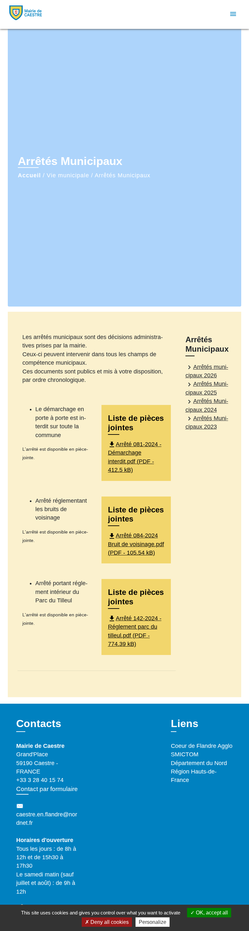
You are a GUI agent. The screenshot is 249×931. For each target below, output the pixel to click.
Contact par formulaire (47, 789)
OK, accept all (211, 912)
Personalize (152, 922)
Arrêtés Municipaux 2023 (206, 422)
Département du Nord (199, 763)
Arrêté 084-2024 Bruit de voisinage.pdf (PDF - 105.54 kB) (136, 544)
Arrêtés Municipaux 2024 (206, 405)
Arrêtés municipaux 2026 (206, 371)
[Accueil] (32, 14)
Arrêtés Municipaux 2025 (206, 388)
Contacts (38, 723)
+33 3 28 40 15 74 (40, 780)
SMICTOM (184, 754)
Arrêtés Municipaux (122, 175)
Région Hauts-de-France (194, 775)
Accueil (29, 175)
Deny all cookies (109, 922)
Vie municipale (68, 175)
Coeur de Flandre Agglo (201, 746)
